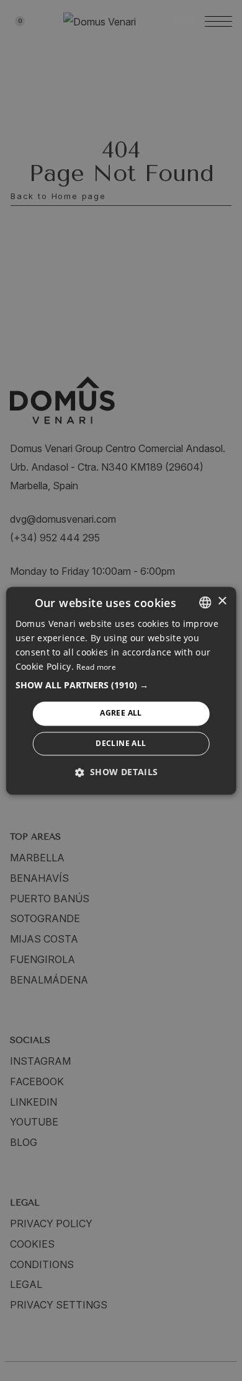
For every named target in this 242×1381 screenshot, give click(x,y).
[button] (121, 685)
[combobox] (205, 602)
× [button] (221, 601)
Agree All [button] (121, 713)
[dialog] (121, 690)
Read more (96, 667)
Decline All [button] (121, 743)
